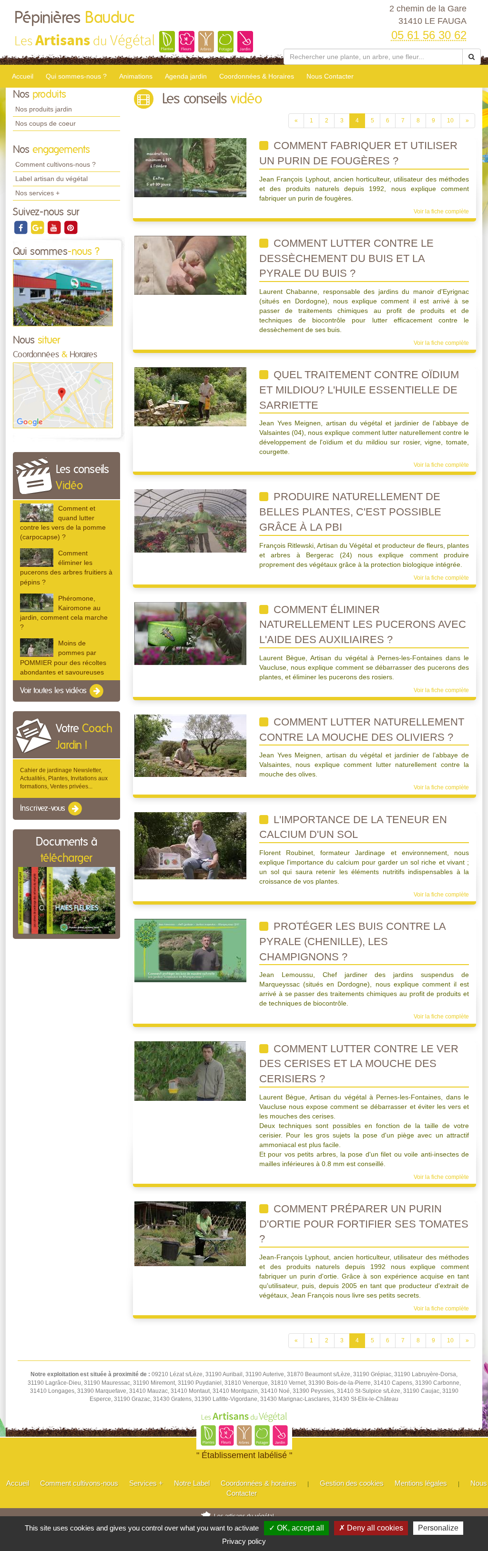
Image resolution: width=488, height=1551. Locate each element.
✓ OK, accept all (296, 1528)
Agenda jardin (186, 76)
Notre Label (192, 1483)
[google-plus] (38, 227)
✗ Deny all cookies (371, 1528)
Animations (135, 76)
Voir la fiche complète (441, 211)
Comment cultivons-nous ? (55, 164)
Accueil (22, 76)
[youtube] (54, 227)
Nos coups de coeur (45, 123)
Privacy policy (244, 1541)
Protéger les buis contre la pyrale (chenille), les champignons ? (352, 941)
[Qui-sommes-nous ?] (63, 292)
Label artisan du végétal (51, 178)
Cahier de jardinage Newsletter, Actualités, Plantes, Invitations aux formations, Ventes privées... (64, 778)
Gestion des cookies (352, 1483)
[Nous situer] (63, 395)
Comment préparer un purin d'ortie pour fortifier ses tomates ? (363, 1224)
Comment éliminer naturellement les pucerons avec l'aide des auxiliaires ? (362, 624)
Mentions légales (421, 1483)
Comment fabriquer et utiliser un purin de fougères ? (358, 153)
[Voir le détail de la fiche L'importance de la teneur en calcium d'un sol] (190, 845)
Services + (146, 1483)
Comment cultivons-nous (79, 1483)
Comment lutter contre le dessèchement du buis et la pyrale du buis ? (346, 258)
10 (450, 120)
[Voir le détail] (36, 513)
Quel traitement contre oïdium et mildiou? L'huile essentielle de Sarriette (359, 390)
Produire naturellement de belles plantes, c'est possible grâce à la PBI (350, 512)
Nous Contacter (330, 76)
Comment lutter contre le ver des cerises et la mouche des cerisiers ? (358, 1064)
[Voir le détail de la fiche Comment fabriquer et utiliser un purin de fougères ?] (190, 167)
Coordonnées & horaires (258, 1483)
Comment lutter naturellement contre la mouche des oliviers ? (361, 729)
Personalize (438, 1528)
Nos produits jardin (43, 109)
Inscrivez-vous (43, 809)
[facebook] (21, 227)
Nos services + (37, 193)
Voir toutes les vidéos (54, 691)
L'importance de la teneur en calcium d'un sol (353, 827)
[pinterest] (70, 227)
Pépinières (74, 18)
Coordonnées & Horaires (256, 76)
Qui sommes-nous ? (76, 76)
